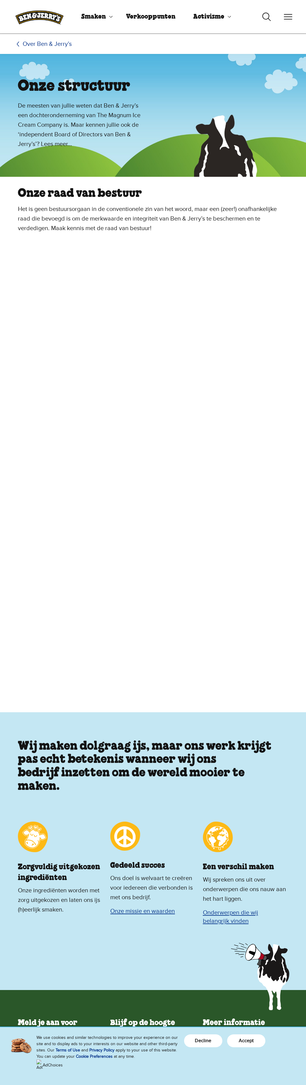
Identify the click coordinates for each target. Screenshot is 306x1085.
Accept (246, 1041)
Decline (203, 1041)
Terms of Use (68, 1050)
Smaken (93, 17)
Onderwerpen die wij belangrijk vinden (230, 917)
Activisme (208, 17)
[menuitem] (94, 17)
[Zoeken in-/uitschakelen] (266, 16)
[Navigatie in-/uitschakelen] (288, 16)
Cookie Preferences (94, 1056)
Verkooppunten (150, 17)
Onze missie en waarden (142, 911)
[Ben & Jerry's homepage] (39, 16)
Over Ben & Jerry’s (47, 44)
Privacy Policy (101, 1050)
